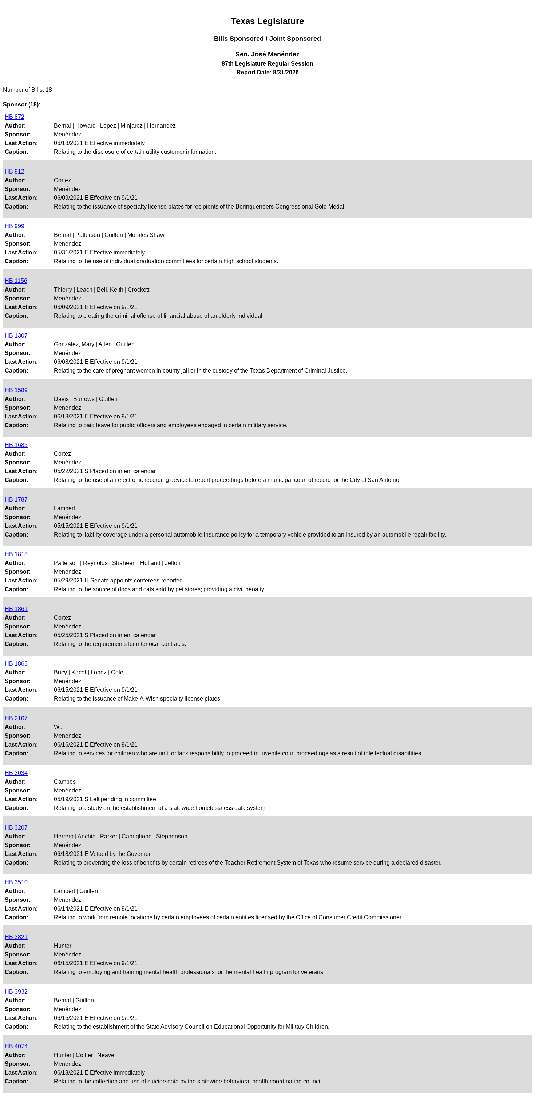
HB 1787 (16, 499)
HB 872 (14, 117)
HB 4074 (16, 1046)
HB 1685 (16, 445)
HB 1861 (16, 609)
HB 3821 (16, 937)
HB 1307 (16, 335)
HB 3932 (16, 992)
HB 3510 (16, 882)
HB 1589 (16, 390)
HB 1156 (16, 281)
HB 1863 (16, 663)
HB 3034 (16, 773)
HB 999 (14, 226)
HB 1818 (16, 554)
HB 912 (14, 171)
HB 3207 (16, 828)
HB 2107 (16, 718)
